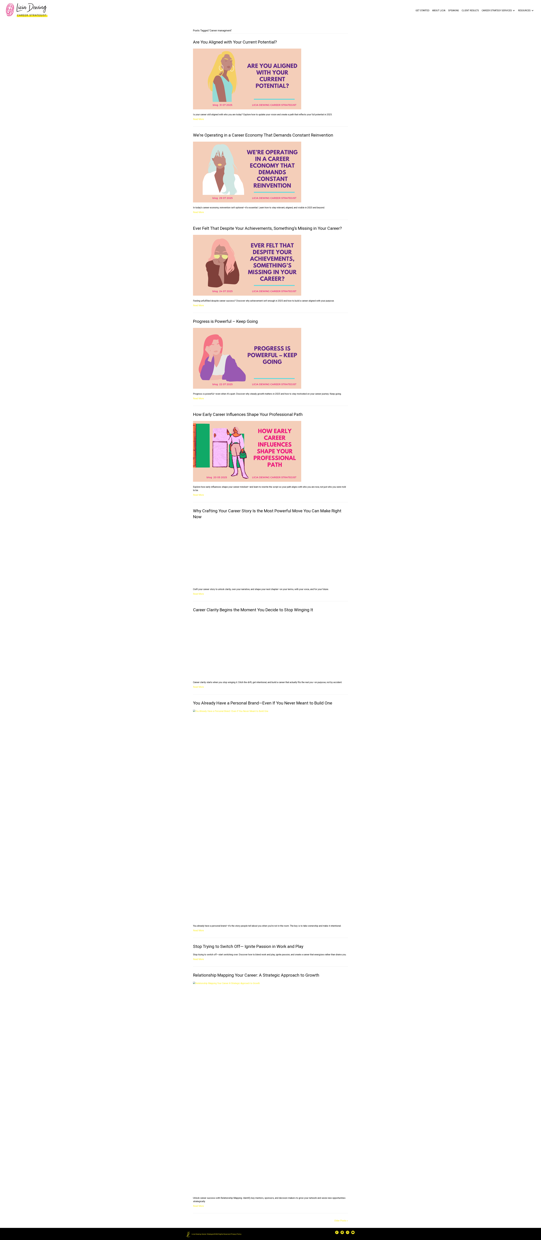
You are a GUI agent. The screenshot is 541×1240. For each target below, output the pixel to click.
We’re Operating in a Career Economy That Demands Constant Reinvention (263, 135)
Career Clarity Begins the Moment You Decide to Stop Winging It (253, 760)
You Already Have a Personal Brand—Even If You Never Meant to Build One (262, 1003)
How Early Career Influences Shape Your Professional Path (248, 414)
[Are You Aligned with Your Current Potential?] (247, 78)
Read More (198, 119)
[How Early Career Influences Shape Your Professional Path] (247, 451)
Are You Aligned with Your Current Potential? (235, 42)
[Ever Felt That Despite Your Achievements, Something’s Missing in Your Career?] (247, 265)
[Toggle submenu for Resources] (532, 10)
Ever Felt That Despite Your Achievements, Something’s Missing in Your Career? (267, 228)
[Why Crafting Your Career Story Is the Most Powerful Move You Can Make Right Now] (270, 628)
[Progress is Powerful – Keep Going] (247, 358)
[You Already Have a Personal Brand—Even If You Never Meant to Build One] (270, 1115)
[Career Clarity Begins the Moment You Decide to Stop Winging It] (270, 872)
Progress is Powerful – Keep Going (225, 321)
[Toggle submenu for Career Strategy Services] (513, 10)
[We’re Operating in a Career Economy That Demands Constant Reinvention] (247, 171)
